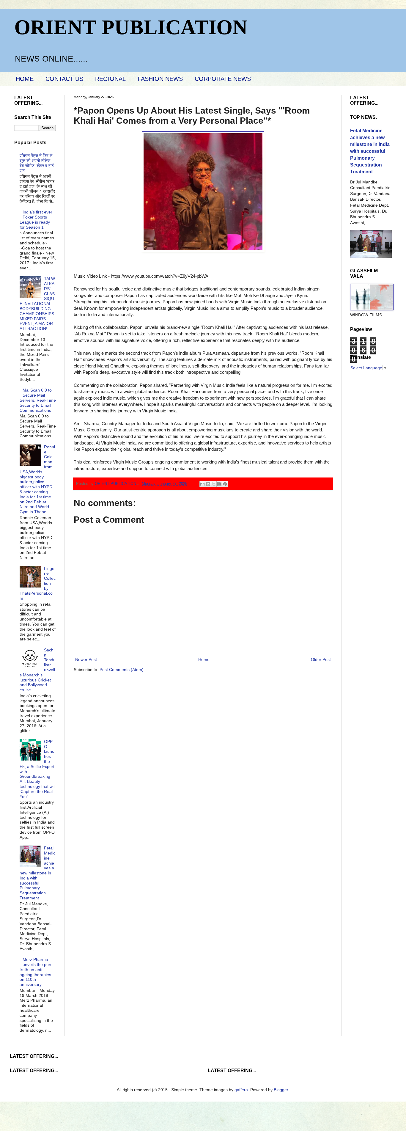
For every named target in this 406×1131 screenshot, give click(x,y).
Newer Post (86, 659)
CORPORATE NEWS (223, 79)
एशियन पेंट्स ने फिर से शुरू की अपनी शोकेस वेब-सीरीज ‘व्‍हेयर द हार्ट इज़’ (37, 163)
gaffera (241, 1089)
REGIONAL (110, 79)
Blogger (281, 1089)
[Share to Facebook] (219, 484)
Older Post (321, 659)
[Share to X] (214, 484)
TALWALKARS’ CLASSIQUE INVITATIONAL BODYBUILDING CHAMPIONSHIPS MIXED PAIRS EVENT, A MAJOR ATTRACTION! (37, 303)
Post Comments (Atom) (122, 669)
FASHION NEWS (160, 79)
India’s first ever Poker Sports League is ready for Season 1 (36, 219)
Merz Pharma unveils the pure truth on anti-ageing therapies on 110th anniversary (36, 972)
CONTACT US (64, 79)
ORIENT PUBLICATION (131, 27)
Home (204, 659)
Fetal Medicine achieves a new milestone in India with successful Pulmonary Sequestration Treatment (38, 873)
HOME (25, 79)
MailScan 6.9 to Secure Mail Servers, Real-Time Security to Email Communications (38, 400)
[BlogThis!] (208, 484)
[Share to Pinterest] (225, 484)
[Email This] (202, 484)
